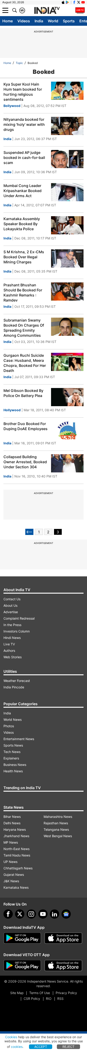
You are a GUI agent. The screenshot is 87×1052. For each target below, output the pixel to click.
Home (7, 21)
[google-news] (66, 914)
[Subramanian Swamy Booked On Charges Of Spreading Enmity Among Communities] (67, 327)
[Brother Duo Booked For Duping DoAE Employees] (67, 430)
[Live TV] (80, 10)
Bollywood (11, 106)
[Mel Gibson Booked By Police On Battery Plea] (67, 397)
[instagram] (31, 914)
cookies (17, 1047)
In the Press (12, 625)
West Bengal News (58, 836)
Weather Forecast (16, 681)
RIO (49, 998)
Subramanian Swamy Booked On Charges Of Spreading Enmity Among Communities (23, 328)
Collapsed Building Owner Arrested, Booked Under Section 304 (25, 461)
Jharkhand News (16, 836)
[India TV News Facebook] (74, 2)
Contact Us (11, 599)
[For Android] (22, 965)
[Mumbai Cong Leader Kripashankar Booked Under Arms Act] (67, 192)
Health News (13, 771)
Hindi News (12, 638)
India (39, 21)
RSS (60, 998)
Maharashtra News (58, 817)
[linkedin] (54, 914)
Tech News (11, 752)
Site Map (16, 993)
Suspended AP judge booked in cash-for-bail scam (24, 157)
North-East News (16, 849)
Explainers (11, 758)
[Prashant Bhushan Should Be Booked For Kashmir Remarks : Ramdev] (67, 291)
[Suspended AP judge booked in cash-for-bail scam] (67, 159)
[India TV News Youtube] (83, 2)
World (53, 21)
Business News (14, 765)
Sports (69, 21)
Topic (19, 63)
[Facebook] (8, 914)
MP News (10, 842)
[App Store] (63, 938)
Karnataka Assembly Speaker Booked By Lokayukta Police (21, 223)
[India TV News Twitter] (78, 2)
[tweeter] (19, 914)
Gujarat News (13, 875)
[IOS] (63, 2)
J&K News (11, 881)
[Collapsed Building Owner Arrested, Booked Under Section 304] (67, 463)
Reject (68, 1047)
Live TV (9, 644)
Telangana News (56, 829)
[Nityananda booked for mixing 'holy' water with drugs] (67, 126)
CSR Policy (32, 998)
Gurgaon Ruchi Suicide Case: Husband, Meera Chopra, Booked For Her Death (24, 363)
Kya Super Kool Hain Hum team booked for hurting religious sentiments (22, 92)
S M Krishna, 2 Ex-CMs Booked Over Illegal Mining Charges (23, 257)
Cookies (11, 1037)
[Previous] (29, 532)
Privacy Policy (66, 993)
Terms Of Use (39, 993)
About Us (10, 605)
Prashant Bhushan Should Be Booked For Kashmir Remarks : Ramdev (22, 292)
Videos (23, 21)
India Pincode (13, 687)
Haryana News (14, 829)
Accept (40, 1047)
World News (12, 719)
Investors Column (16, 631)
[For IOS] (63, 965)
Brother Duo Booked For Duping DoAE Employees (25, 426)
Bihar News (12, 817)
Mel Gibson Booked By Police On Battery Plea (23, 393)
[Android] (67, 2)
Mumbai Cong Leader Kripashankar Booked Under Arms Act (22, 190)
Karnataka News (16, 887)
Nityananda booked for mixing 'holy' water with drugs (24, 124)
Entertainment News (18, 739)
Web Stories (12, 657)
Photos (8, 726)
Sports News (13, 745)
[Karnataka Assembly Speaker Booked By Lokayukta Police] (67, 225)
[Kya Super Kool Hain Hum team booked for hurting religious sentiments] (67, 91)
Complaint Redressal (19, 618)
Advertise (10, 612)
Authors (9, 650)
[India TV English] (47, 10)
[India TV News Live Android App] (22, 938)
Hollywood (12, 410)
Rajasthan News (56, 823)
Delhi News (11, 823)
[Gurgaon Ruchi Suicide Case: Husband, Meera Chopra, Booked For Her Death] (67, 362)
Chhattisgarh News (17, 868)
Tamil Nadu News (16, 855)
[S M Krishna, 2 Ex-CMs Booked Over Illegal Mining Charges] (67, 258)
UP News (10, 862)
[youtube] (43, 914)
